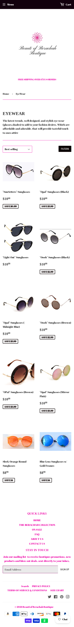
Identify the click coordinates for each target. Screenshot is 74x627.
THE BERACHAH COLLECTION (37, 525)
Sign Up (64, 569)
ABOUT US (37, 539)
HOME (37, 520)
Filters (65, 149)
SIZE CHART (57, 590)
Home (6, 93)
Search (25, 586)
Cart (68, 4)
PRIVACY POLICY (41, 586)
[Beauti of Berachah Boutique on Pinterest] (62, 597)
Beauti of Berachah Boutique (38, 606)
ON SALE (37, 529)
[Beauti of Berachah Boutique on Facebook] (55, 597)
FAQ (37, 534)
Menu (10, 4)
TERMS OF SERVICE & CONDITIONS (27, 590)
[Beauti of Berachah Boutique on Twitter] (49, 597)
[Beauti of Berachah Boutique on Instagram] (68, 597)
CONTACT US (37, 543)
